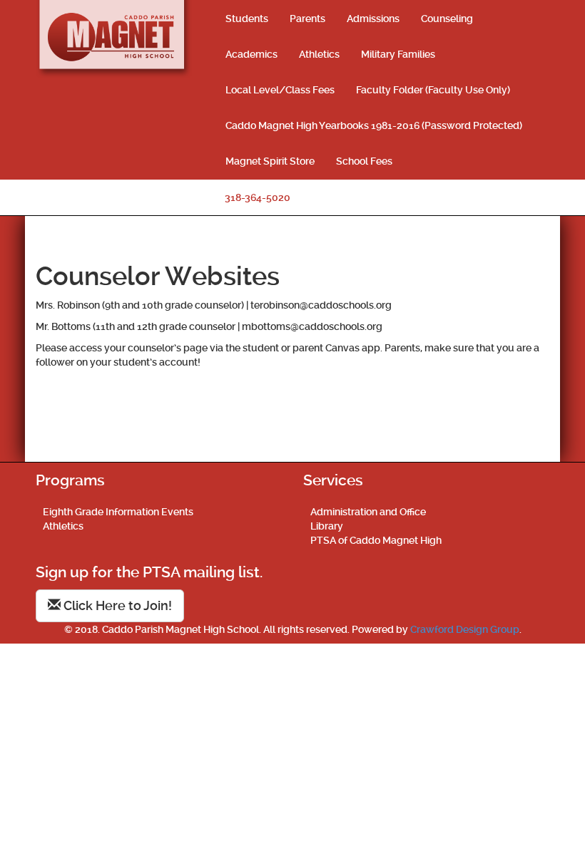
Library (326, 526)
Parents (307, 18)
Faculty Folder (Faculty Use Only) (433, 90)
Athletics (319, 54)
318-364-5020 (257, 197)
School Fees (364, 161)
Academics (251, 54)
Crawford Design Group (464, 629)
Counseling (447, 18)
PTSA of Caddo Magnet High (376, 540)
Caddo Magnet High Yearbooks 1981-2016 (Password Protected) (373, 125)
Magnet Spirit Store (270, 161)
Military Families (398, 54)
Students (246, 18)
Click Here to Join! (116, 605)
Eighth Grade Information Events (118, 511)
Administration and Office (368, 511)
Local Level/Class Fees (280, 90)
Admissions (373, 18)
